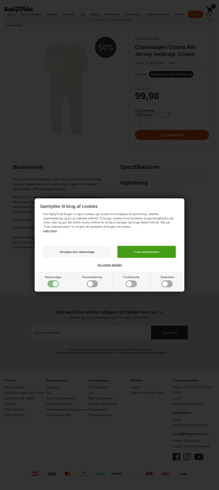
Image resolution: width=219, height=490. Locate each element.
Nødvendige (53, 277)
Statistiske (167, 277)
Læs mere (50, 230)
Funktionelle (131, 277)
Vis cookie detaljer (109, 265)
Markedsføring (92, 277)
